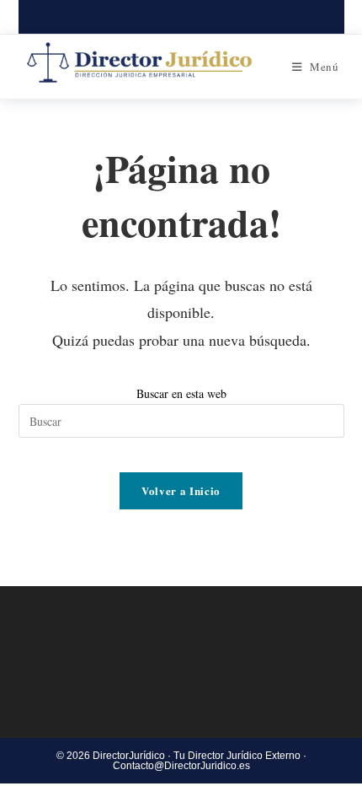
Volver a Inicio (181, 490)
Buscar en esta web (181, 393)
